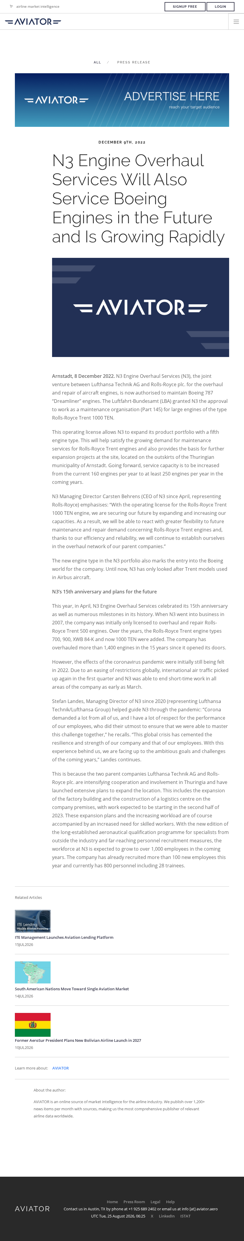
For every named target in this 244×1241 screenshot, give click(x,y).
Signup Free (185, 7)
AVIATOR (60, 1068)
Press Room (134, 1201)
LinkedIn (167, 1216)
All (97, 62)
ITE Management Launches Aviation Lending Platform (64, 937)
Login (220, 7)
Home (112, 1201)
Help (170, 1201)
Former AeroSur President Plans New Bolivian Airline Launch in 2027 (78, 1040)
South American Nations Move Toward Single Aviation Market (72, 988)
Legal (155, 1201)
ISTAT (185, 1216)
